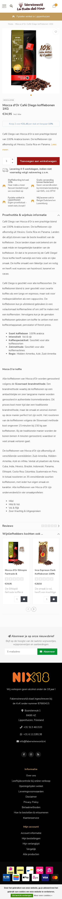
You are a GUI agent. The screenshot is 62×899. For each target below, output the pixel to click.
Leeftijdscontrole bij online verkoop (31, 781)
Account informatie (31, 833)
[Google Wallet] (16, 877)
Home (10, 24)
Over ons (31, 775)
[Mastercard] (55, 877)
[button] (31, 95)
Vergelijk (31, 849)
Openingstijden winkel (31, 786)
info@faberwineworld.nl (33, 741)
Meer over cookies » (43, 895)
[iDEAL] (11, 869)
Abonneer (49, 651)
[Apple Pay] (26, 877)
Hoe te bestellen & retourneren (31, 812)
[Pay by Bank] (50, 869)
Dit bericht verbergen (21, 895)
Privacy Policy (31, 802)
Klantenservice (31, 817)
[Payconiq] (40, 869)
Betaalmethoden (31, 807)
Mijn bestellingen (31, 838)
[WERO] (21, 869)
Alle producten (31, 854)
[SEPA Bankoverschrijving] (7, 877)
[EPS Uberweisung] (36, 877)
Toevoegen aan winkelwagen (38, 161)
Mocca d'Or (8, 100)
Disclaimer (31, 796)
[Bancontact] (30, 869)
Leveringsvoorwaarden (31, 791)
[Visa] (45, 877)
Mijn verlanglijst (31, 843)
